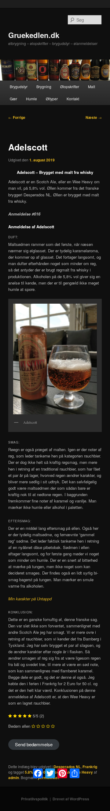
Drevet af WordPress (71, 799)
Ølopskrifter (69, 86)
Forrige (16, 117)
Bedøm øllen (19, 726)
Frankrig (89, 766)
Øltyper (52, 98)
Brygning (43, 86)
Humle (31, 98)
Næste (94, 117)
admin (13, 777)
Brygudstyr (19, 86)
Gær (13, 98)
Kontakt (73, 98)
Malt (91, 86)
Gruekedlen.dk (33, 35)
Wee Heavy (83, 772)
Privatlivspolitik (34, 799)
